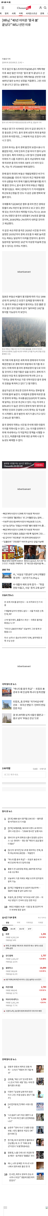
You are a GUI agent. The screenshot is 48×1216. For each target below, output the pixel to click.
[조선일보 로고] (6, 2)
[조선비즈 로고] (24, 8)
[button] (2, 7)
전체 (5, 929)
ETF (29, 929)
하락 (18, 922)
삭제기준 (43, 769)
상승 (7, 922)
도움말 (35, 769)
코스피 (12, 929)
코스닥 (21, 929)
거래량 (40, 922)
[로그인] (40, 7)
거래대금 (29, 922)
